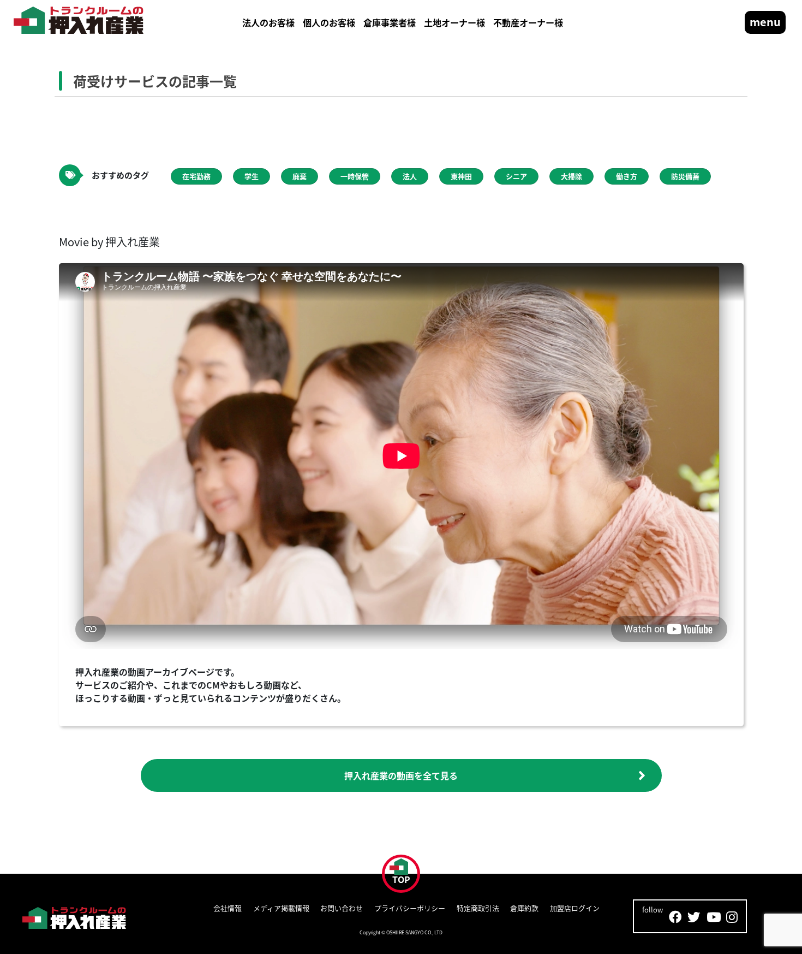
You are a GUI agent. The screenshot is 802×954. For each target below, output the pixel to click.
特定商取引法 (478, 908)
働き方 (626, 176)
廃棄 (299, 176)
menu (765, 21)
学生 (251, 176)
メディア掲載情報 (281, 908)
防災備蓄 (685, 176)
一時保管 (354, 176)
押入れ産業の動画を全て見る (401, 775)
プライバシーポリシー (409, 908)
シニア (516, 176)
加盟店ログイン (575, 908)
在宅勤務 (196, 176)
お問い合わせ (341, 908)
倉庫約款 (524, 908)
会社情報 (227, 908)
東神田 (461, 176)
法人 (410, 176)
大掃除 (571, 176)
